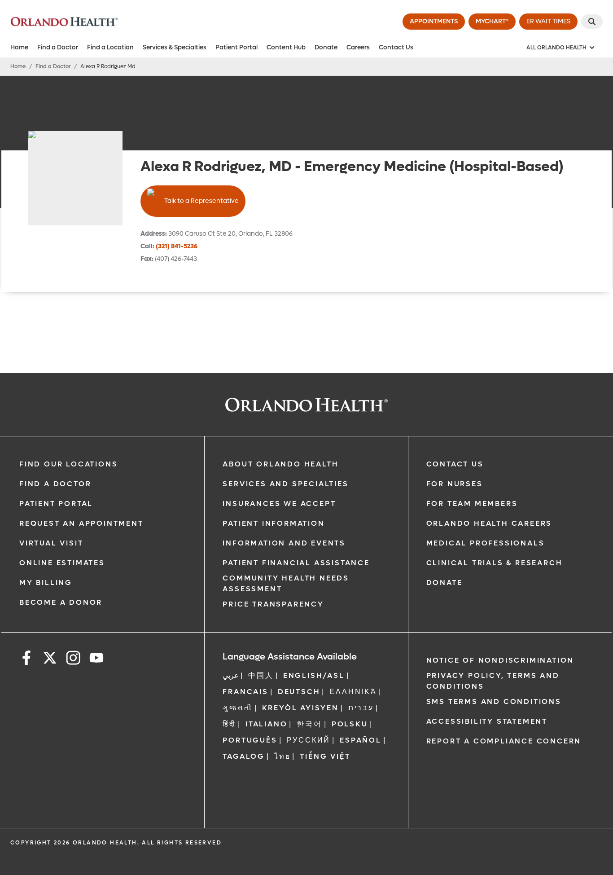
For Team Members (472, 503)
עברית (361, 707)
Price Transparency (273, 604)
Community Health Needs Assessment (286, 583)
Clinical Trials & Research (494, 562)
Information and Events (284, 543)
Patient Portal (236, 47)
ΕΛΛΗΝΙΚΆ (353, 691)
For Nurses (454, 483)
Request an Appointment (81, 523)
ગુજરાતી (237, 707)
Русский (309, 740)
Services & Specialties (174, 47)
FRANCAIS (245, 691)
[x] (50, 659)
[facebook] (26, 659)
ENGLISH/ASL (314, 675)
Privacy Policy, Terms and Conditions (493, 681)
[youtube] (96, 659)
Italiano (266, 724)
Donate (326, 47)
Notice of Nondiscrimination (500, 660)
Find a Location (110, 47)
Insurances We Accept (279, 503)
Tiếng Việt (325, 756)
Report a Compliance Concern (504, 741)
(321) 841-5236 (176, 246)
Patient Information (273, 523)
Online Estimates (62, 562)
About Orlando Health (280, 464)
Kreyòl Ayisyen (300, 707)
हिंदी (229, 724)
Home (19, 47)
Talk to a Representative (201, 201)
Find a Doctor (57, 47)
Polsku (350, 724)
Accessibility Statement (486, 721)
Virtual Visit (51, 543)
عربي (231, 675)
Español (360, 740)
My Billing (45, 582)
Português (250, 740)
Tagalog (244, 756)
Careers (358, 47)
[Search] (592, 21)
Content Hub (286, 47)
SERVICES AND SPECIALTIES (285, 483)
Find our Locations (68, 464)
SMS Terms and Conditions (493, 701)
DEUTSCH (299, 691)
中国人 (260, 675)
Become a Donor (60, 602)
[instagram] (73, 659)
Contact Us (396, 47)
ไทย (282, 756)
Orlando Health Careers (489, 523)
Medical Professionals (485, 543)
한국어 (309, 724)
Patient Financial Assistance (296, 562)
